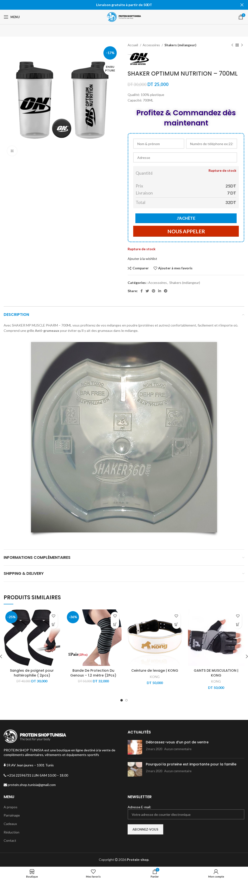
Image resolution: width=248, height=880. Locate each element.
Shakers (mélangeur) (180, 45)
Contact (10, 840)
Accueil (133, 45)
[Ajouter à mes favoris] (53, 616)
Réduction (11, 832)
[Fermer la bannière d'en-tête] (242, 5)
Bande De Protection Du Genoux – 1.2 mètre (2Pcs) (93, 673)
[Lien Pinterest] (153, 291)
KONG (155, 677)
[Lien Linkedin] (160, 291)
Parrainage (12, 815)
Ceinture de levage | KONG (154, 670)
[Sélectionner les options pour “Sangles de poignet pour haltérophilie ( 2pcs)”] (53, 624)
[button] (176, 624)
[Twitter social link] (147, 291)
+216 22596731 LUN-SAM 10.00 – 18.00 (37, 775)
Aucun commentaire (178, 749)
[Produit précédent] (232, 45)
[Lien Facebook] (141, 291)
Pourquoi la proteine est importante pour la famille (191, 764)
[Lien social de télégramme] (166, 291)
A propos (10, 807)
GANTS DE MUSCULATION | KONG (216, 673)
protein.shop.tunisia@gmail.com (31, 785)
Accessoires (152, 45)
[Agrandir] (12, 151)
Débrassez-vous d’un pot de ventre (177, 742)
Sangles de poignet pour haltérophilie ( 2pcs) (32, 673)
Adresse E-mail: (139, 807)
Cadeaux (10, 824)
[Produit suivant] (242, 45)
